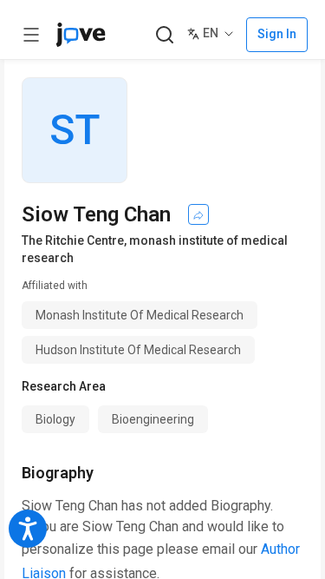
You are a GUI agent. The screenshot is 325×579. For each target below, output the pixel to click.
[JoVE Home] (80, 35)
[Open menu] (31, 35)
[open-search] (164, 35)
